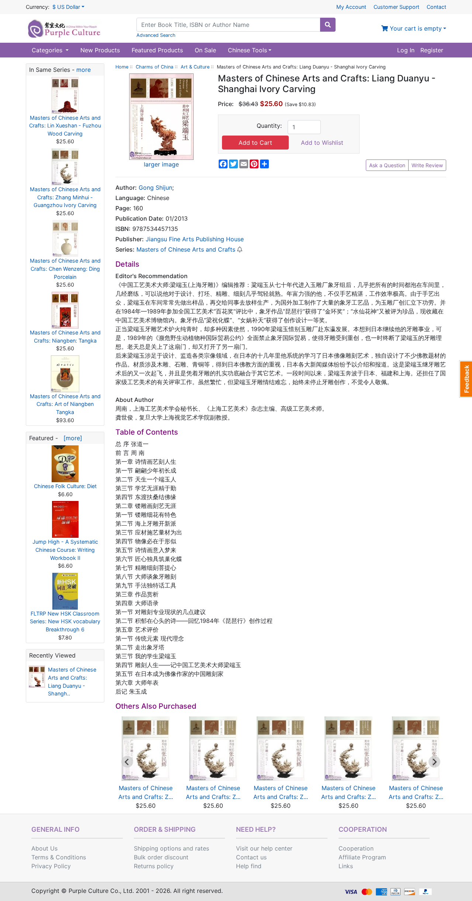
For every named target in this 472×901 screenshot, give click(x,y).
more (83, 69)
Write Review (427, 165)
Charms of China (154, 67)
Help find (248, 866)
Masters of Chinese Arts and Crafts (185, 249)
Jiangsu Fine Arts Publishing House (195, 239)
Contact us (251, 857)
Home (121, 67)
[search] (328, 25)
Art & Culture (195, 67)
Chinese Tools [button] (247, 50)
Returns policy (154, 866)
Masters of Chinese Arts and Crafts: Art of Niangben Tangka (65, 404)
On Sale (205, 50)
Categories (48, 50)
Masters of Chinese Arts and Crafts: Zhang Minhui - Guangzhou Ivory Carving (65, 197)
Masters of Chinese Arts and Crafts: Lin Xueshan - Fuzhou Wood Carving (65, 126)
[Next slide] (434, 762)
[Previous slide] (127, 762)
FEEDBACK (465, 379)
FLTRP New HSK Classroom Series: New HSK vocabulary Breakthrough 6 (65, 621)
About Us (44, 848)
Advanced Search (156, 35)
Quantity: (269, 125)
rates (202, 848)
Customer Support (396, 7)
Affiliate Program (362, 857)
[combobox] (228, 25)
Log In (405, 50)
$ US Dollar (66, 7)
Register (431, 50)
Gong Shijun (155, 187)
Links (346, 866)
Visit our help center (264, 848)
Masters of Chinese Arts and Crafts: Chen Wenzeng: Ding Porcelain (65, 268)
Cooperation (356, 848)
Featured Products (157, 50)
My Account (351, 7)
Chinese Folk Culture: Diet (65, 486)
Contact (436, 7)
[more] (71, 438)
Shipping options (157, 848)
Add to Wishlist (322, 142)
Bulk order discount (161, 857)
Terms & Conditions (58, 857)
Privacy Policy (51, 866)
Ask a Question (387, 165)
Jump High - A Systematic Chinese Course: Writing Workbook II (65, 550)
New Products (100, 50)
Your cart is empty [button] (415, 28)
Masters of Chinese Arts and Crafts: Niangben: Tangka (65, 336)
